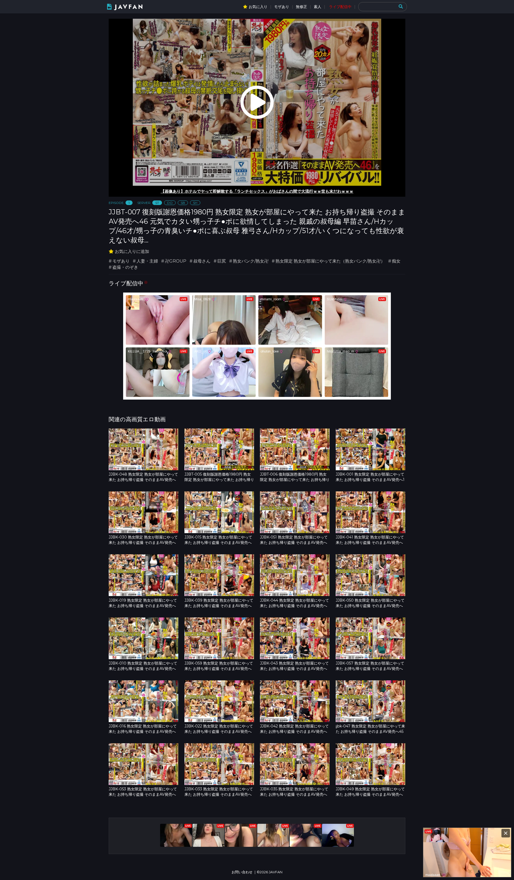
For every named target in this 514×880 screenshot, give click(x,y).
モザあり (281, 6)
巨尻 (221, 261)
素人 (317, 6)
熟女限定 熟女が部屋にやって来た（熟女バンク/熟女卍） (330, 261)
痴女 (396, 261)
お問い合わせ (242, 872)
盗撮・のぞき (125, 267)
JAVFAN (129, 7)
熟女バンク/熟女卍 (251, 261)
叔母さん (201, 261)
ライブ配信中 (340, 6)
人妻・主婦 (147, 261)
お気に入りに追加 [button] (132, 251)
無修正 (301, 6)
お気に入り (258, 6)
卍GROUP (175, 261)
